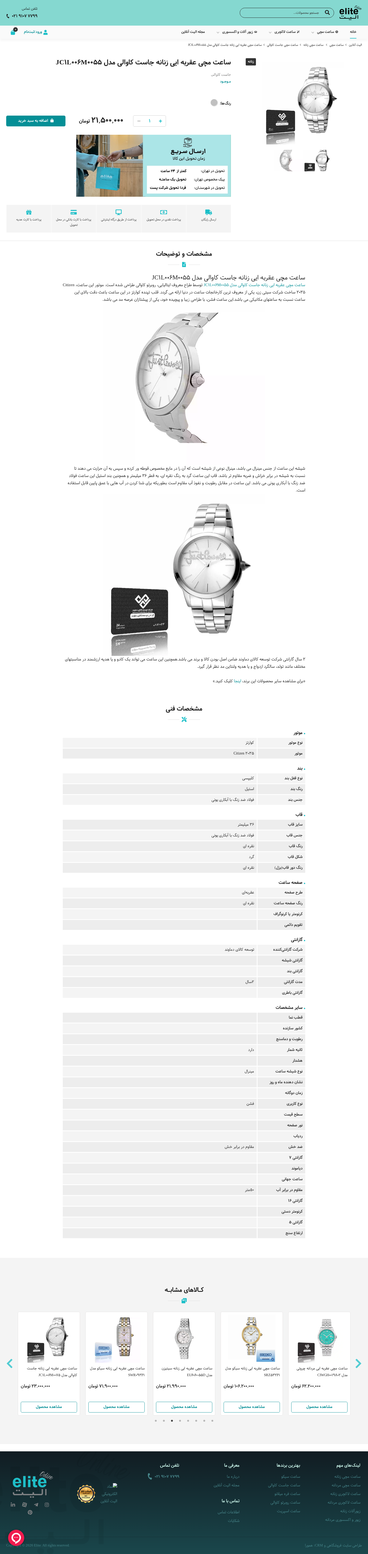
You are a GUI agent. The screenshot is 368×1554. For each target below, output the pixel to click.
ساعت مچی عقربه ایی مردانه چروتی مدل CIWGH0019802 (254, 1372)
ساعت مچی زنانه (313, 45)
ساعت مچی (336, 45)
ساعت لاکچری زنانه (345, 1494)
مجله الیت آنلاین (226, 1485)
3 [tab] (196, 1421)
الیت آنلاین (355, 45)
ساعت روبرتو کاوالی (285, 1503)
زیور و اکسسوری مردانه (342, 1520)
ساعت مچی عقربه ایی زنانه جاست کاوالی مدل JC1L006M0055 (225, 45)
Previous (9, 1363)
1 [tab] (212, 1421)
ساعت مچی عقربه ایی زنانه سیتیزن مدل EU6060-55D (119, 1372)
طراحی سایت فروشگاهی (344, 1546)
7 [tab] (163, 1421)
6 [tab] (172, 1421)
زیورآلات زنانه (350, 1511)
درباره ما (233, 1477)
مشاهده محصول (49, 1407)
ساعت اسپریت (288, 1511)
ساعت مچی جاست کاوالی (282, 45)
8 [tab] (155, 1421)
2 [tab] (204, 1421)
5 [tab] (180, 1421)
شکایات (233, 1521)
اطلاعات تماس (228, 1512)
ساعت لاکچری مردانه (344, 1503)
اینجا (237, 681)
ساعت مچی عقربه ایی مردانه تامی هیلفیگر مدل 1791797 (323, 1372)
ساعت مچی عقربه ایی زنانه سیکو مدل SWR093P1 (49, 1372)
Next (358, 1363)
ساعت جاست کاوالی (284, 1485)
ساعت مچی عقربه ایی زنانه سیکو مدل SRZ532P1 (185, 1372)
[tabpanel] (184, 1363)
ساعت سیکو (290, 1477)
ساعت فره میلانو (287, 1494)
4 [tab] (188, 1421)
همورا (309, 1546)
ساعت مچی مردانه (346, 1485)
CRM (319, 1545)
